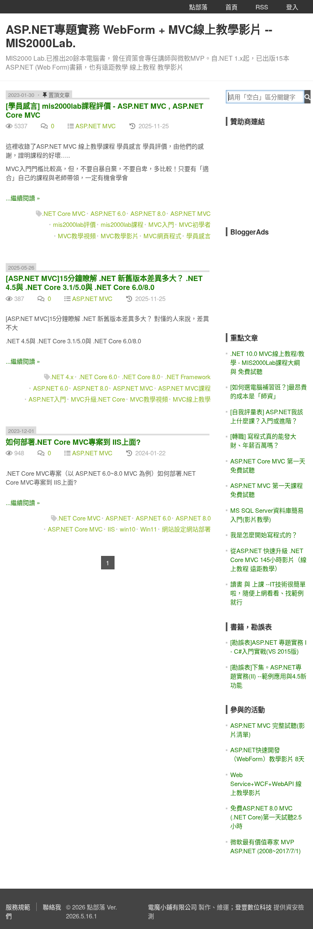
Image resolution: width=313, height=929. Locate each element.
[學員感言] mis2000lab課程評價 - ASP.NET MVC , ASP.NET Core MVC (104, 110)
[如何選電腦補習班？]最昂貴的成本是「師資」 (268, 391)
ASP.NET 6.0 (108, 213)
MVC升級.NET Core (98, 399)
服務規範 (18, 907)
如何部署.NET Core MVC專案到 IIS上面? (73, 442)
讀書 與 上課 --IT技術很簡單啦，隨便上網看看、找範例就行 (268, 593)
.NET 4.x (62, 376)
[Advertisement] (269, 171)
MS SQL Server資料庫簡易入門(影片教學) (267, 514)
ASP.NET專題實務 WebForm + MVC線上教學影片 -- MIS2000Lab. (139, 36)
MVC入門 (161, 224)
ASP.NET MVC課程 (184, 388)
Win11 (148, 529)
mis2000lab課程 (122, 224)
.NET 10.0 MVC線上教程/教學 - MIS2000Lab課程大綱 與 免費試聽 (267, 362)
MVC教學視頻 (77, 235)
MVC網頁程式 (162, 235)
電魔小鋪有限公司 (172, 907)
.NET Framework (188, 376)
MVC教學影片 (120, 235)
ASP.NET (118, 518)
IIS (111, 529)
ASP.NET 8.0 (147, 213)
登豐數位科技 (253, 907)
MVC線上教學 (192, 399)
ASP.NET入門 (47, 399)
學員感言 (198, 235)
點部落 (198, 6)
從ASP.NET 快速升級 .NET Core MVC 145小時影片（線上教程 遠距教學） (268, 559)
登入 (292, 6)
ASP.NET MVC (95, 125)
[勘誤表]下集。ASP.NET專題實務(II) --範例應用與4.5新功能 (268, 676)
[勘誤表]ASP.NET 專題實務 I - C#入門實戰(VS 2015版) (268, 646)
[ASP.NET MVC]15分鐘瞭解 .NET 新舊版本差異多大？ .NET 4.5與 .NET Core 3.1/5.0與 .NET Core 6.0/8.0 (104, 282)
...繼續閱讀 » (23, 197)
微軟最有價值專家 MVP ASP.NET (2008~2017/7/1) (265, 846)
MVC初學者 (195, 224)
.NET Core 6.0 (98, 376)
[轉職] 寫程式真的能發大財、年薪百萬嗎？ (263, 440)
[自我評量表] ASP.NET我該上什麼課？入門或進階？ (266, 416)
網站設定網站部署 (186, 529)
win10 (127, 529)
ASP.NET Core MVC (75, 529)
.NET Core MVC (64, 213)
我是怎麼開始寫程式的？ (264, 534)
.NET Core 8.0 (141, 376)
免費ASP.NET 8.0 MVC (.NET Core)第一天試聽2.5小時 (266, 817)
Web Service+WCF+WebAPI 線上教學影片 (266, 783)
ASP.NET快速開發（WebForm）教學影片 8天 (267, 754)
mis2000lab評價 (74, 224)
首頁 (231, 6)
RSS (262, 6)
